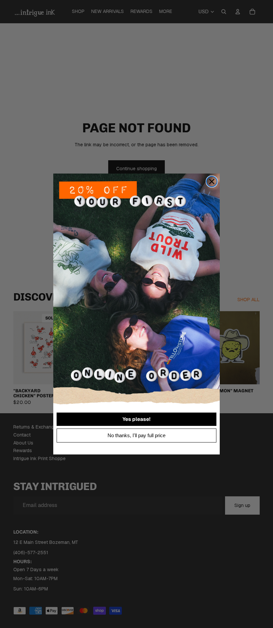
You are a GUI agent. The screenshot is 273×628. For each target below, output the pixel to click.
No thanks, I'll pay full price (136, 435)
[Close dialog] (211, 181)
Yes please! (136, 419)
